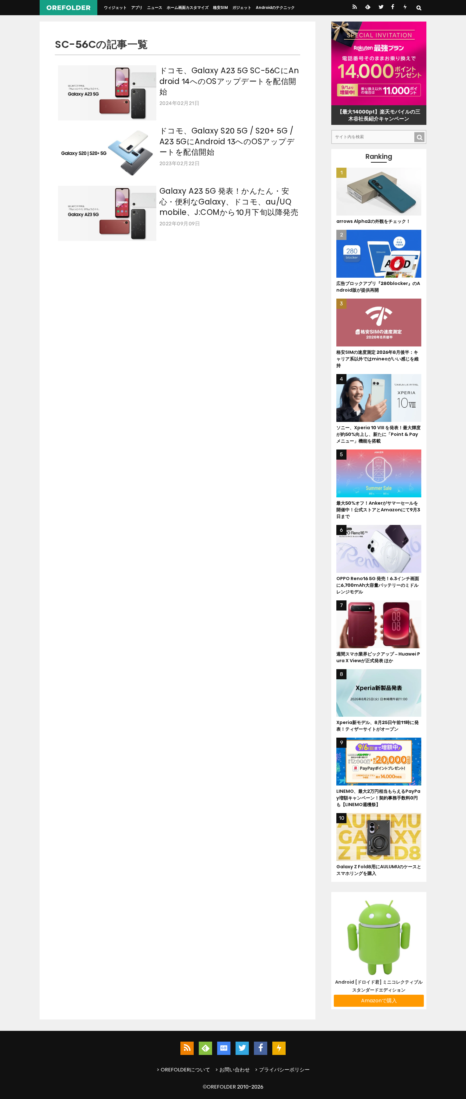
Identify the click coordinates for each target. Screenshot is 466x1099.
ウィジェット (115, 7)
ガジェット (241, 7)
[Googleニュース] (223, 1048)
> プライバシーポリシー (282, 1069)
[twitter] (380, 7)
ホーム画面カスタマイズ (188, 7)
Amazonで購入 (379, 1000)
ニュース (154, 7)
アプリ (137, 7)
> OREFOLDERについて (183, 1069)
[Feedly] (367, 7)
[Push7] (405, 7)
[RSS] (354, 7)
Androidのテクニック (275, 7)
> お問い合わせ (232, 1069)
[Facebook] (392, 7)
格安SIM (220, 7)
